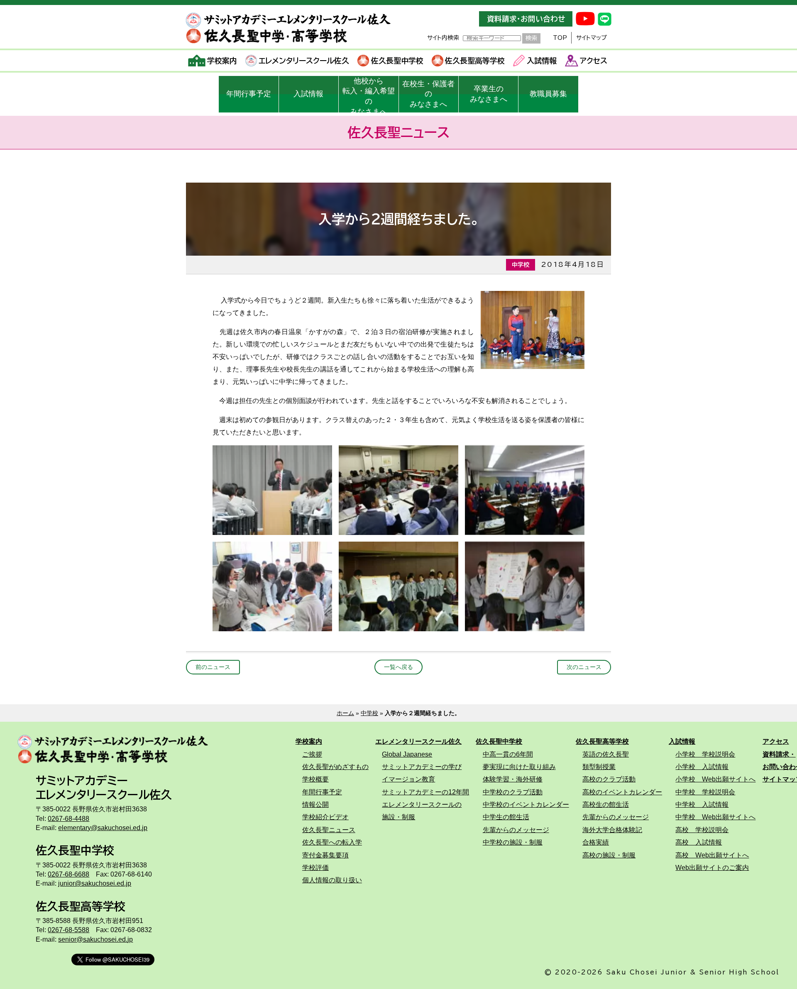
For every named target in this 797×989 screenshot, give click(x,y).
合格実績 (595, 842)
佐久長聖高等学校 (475, 60)
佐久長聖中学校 (397, 60)
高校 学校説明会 (702, 829)
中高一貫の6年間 (508, 754)
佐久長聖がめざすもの (335, 766)
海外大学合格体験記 (612, 829)
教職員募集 (548, 94)
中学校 (369, 713)
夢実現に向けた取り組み (519, 766)
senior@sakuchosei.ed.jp (95, 939)
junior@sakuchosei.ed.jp (94, 883)
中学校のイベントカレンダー (526, 804)
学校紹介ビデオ (325, 817)
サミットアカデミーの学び (422, 766)
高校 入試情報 (698, 842)
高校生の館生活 (605, 804)
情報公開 (315, 804)
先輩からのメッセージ (516, 829)
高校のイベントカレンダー (622, 792)
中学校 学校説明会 (705, 792)
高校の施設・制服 (609, 855)
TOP (560, 38)
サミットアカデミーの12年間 (425, 792)
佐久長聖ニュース (328, 829)
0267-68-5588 (68, 929)
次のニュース (584, 667)
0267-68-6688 (68, 874)
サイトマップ (591, 38)
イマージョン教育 (408, 779)
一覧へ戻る (398, 667)
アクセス (593, 60)
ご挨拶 (312, 754)
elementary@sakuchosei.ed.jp (102, 827)
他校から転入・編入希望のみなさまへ (368, 94)
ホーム (345, 713)
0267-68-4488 (68, 818)
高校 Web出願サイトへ (712, 855)
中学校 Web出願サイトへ (715, 817)
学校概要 (315, 779)
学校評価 (315, 867)
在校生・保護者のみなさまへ (428, 94)
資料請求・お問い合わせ (526, 18)
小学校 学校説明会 (705, 754)
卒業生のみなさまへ (488, 94)
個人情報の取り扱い (332, 880)
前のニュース (213, 667)
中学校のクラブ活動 (513, 792)
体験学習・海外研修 (513, 779)
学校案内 (222, 60)
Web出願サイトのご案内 (712, 867)
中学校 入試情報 (702, 804)
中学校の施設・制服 (513, 842)
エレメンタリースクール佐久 (304, 60)
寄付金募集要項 (325, 855)
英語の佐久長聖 (605, 754)
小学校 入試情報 (702, 766)
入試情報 (542, 60)
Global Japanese (407, 754)
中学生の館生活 (506, 817)
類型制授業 (599, 766)
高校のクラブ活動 (609, 779)
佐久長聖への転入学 (332, 842)
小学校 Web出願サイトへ (715, 779)
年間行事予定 (248, 94)
